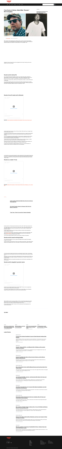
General (19, 365)
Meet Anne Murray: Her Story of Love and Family (20, 327)
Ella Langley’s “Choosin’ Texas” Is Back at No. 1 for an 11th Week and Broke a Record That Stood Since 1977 (32, 407)
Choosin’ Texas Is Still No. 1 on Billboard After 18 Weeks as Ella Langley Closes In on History (41, 20)
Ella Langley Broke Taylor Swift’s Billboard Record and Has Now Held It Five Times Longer (31, 368)
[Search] (54, 4)
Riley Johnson (8, 38)
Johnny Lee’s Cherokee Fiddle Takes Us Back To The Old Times (31, 327)
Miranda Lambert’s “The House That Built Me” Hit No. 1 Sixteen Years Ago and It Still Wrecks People (31, 427)
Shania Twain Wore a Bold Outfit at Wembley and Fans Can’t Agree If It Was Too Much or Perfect (31, 417)
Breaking (17, 345)
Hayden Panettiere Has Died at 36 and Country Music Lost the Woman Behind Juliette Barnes (42, 12)
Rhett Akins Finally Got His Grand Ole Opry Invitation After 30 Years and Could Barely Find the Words (30, 397)
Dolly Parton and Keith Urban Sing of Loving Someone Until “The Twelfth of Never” (9, 327)
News (19, 345)
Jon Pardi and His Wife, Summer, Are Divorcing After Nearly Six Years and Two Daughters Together (31, 377)
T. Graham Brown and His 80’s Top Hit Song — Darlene (42, 327)
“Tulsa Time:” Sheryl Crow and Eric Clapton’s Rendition (20, 212)
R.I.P (20, 355)
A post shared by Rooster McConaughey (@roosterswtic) (13, 182)
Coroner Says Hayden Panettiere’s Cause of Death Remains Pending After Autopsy (42, 16)
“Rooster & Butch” (8, 233)
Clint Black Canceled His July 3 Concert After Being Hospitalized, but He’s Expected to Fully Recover (31, 387)
